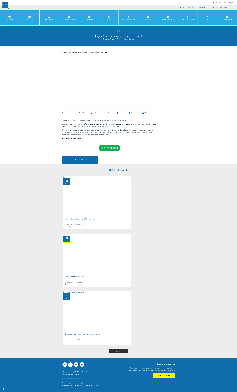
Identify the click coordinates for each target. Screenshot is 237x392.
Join (225, 3)
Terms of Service (67, 385)
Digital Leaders (5, 5)
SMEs (146, 113)
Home (182, 8)
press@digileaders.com (72, 374)
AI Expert (213, 8)
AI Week (190, 8)
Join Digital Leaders (91, 385)
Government (134, 113)
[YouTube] (76, 364)
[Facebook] (82, 364)
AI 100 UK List (201, 8)
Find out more (163, 375)
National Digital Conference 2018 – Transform (80, 219)
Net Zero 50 (224, 8)
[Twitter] (64, 364)
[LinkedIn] (70, 364)
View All (118, 351)
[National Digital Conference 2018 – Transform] (97, 196)
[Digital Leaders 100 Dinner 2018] (97, 254)
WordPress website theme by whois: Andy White (3, 389)
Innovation (121, 113)
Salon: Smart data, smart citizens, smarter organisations (83, 334)
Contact (231, 3)
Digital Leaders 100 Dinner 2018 (75, 276)
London (110, 113)
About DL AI (216, 3)
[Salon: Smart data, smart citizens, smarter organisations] (97, 311)
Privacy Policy (79, 385)
